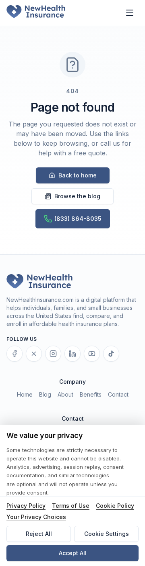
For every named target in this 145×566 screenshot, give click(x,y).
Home (25, 394)
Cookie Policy (115, 505)
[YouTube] (92, 354)
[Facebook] (14, 354)
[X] (34, 354)
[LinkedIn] (72, 354)
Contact (118, 394)
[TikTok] (111, 354)
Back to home (77, 175)
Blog (45, 394)
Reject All (39, 533)
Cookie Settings (106, 533)
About (65, 394)
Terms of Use (70, 505)
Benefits (91, 394)
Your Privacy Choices (36, 516)
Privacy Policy (26, 505)
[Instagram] (53, 354)
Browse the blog (77, 196)
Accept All (73, 553)
